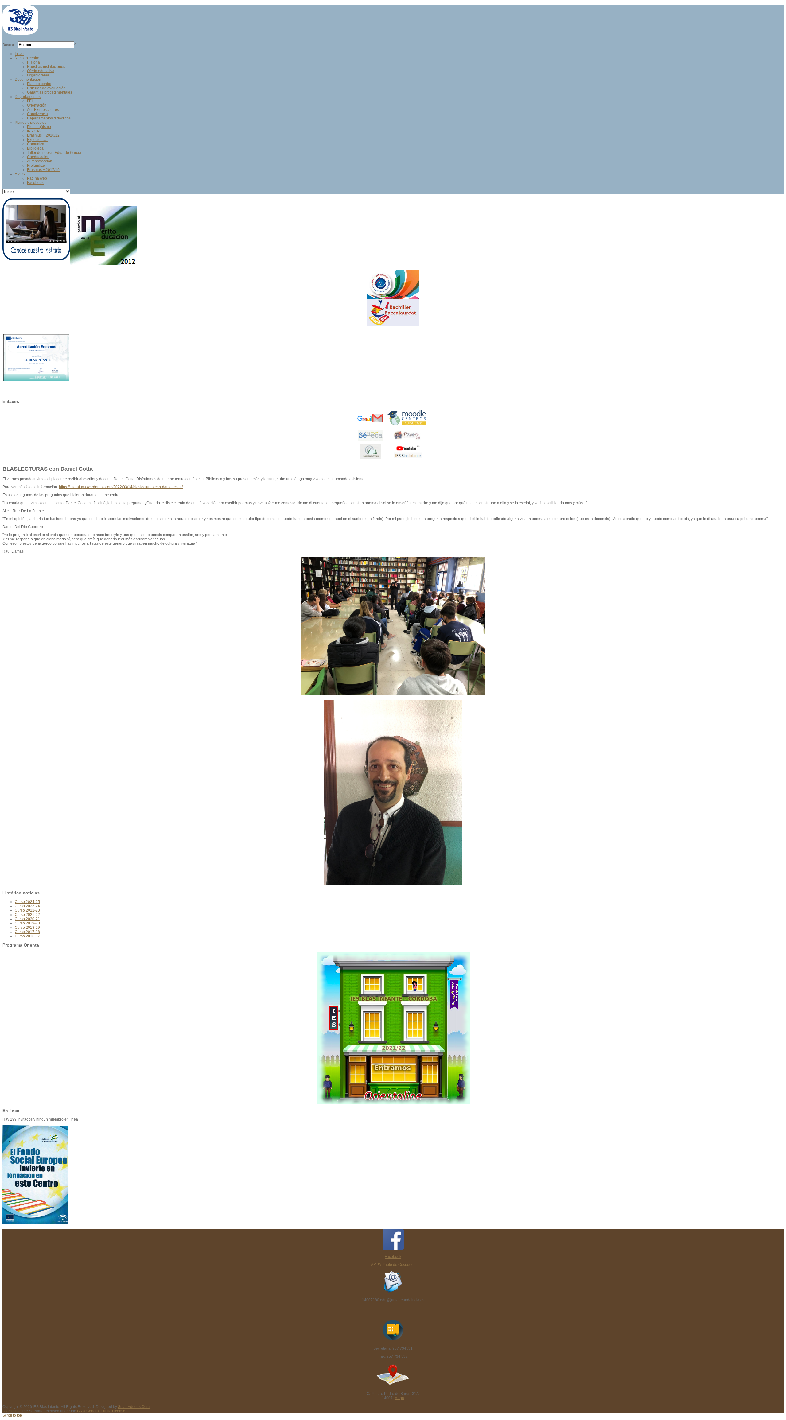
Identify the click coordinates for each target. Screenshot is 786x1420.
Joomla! (9, 1411)
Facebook (393, 1257)
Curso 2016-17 (27, 936)
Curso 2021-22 (27, 914)
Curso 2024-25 (27, 902)
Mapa (399, 1398)
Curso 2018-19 (27, 927)
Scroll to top (12, 1415)
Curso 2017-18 (27, 932)
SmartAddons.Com (134, 1407)
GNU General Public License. (101, 1411)
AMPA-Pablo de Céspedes (393, 1264)
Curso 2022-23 (27, 910)
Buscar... (9, 45)
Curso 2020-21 (27, 919)
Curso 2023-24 (27, 906)
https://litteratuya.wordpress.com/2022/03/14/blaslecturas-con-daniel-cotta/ (121, 487)
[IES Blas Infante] (20, 32)
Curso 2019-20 (27, 923)
